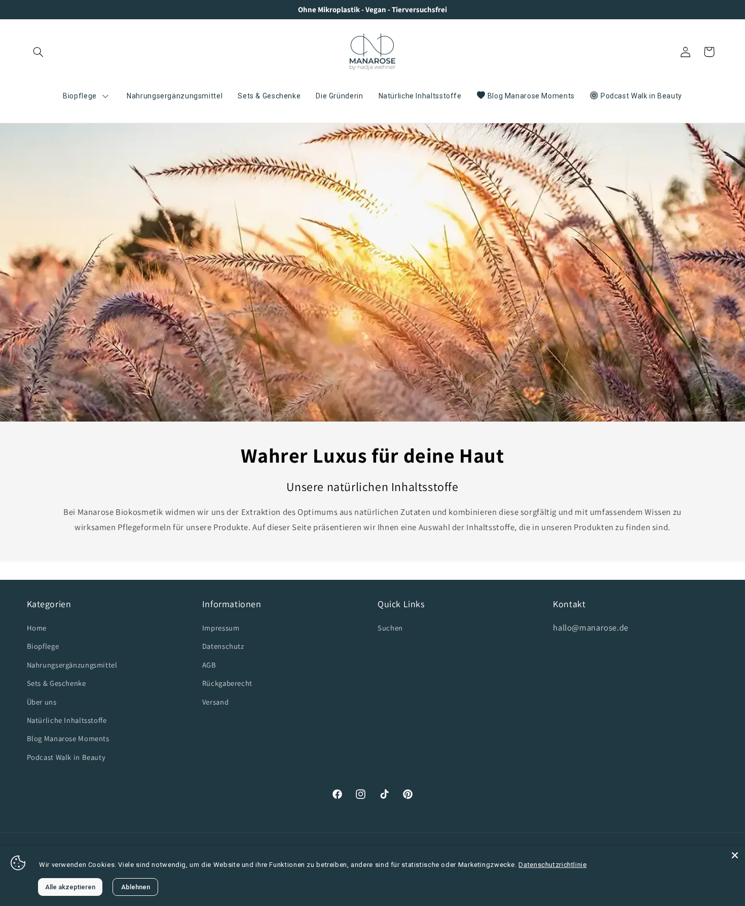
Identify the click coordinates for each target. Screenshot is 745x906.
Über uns (42, 702)
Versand (215, 702)
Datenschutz (223, 646)
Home (37, 628)
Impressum (221, 628)
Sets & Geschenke (56, 683)
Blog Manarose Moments (68, 738)
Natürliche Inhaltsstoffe (67, 720)
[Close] (735, 855)
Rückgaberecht (227, 683)
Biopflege (43, 646)
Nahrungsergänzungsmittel (72, 665)
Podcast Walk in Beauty (66, 757)
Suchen (390, 628)
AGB (209, 665)
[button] (38, 51)
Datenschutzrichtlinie (552, 864)
